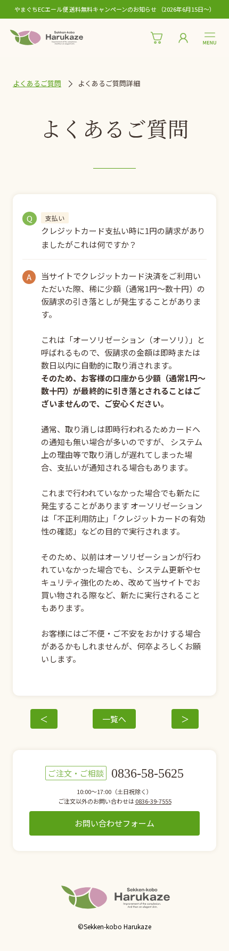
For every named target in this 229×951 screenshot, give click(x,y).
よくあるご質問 (37, 83)
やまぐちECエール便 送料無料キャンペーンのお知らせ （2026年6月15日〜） (114, 9)
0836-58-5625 (147, 773)
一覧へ (114, 718)
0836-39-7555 (153, 801)
